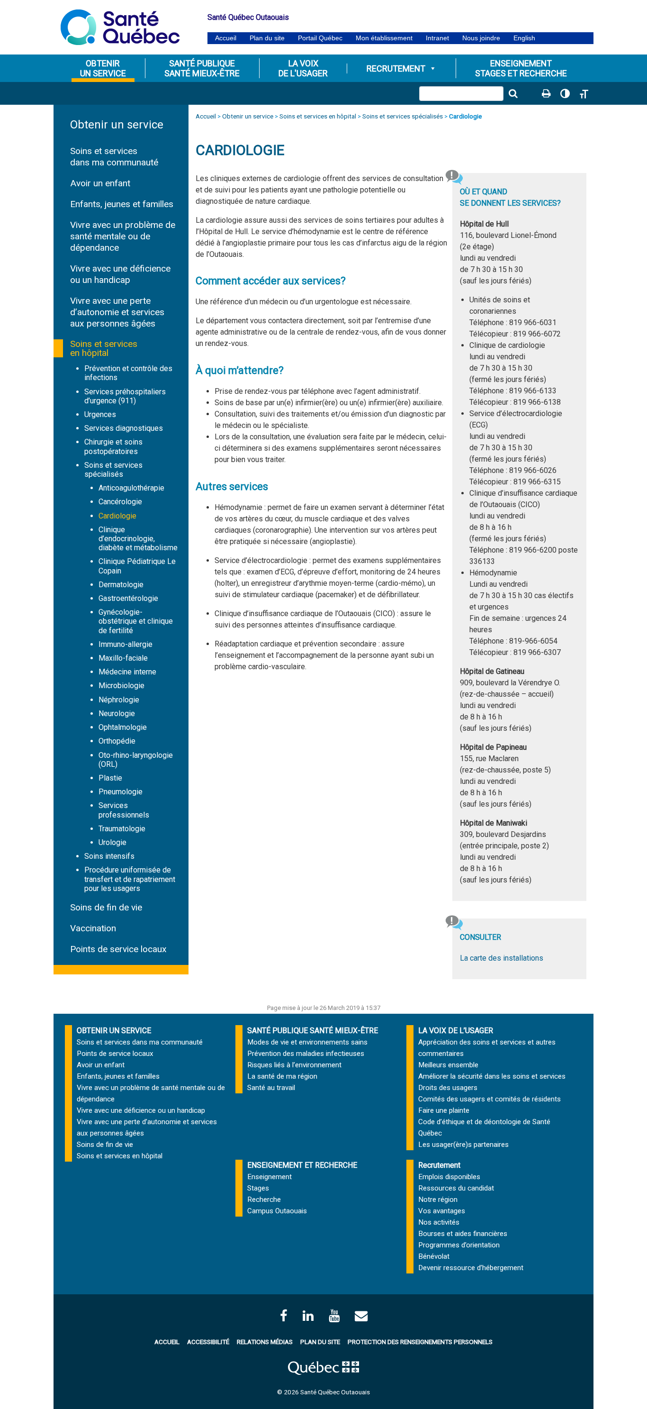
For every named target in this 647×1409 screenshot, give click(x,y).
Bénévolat (433, 1256)
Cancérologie (120, 501)
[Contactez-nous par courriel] (361, 1316)
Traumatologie (122, 828)
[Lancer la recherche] (512, 93)
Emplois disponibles (449, 1177)
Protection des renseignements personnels (420, 1341)
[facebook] (283, 1316)
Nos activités (438, 1222)
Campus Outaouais (277, 1211)
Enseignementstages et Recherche (521, 68)
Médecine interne (127, 671)
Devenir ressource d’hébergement (470, 1268)
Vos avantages (441, 1211)
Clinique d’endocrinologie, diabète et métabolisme (138, 538)
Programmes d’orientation (459, 1245)
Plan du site (267, 38)
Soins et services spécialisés (113, 470)
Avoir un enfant (100, 183)
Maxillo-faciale (123, 658)
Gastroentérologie (128, 598)
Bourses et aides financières (462, 1233)
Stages (258, 1188)
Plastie (110, 777)
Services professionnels (124, 810)
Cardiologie (117, 515)
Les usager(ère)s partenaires (463, 1144)
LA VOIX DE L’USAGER (455, 1030)
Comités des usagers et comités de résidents (489, 1099)
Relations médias (265, 1341)
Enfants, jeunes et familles (121, 204)
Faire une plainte (443, 1110)
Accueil (225, 38)
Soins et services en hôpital (103, 348)
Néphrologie (119, 699)
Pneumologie (121, 791)
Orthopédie (117, 740)
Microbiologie (121, 685)
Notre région (438, 1199)
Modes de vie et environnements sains (307, 1042)
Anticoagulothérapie (131, 487)
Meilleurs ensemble (448, 1065)
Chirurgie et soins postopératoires (113, 446)
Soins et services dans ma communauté (114, 156)
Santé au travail (271, 1087)
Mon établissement (384, 38)
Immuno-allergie (126, 644)
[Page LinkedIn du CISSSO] (308, 1316)
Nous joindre (481, 38)
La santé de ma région (282, 1076)
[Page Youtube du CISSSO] (334, 1316)
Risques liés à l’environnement (294, 1065)
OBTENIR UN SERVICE (114, 1030)
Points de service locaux (118, 949)
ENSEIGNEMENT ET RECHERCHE (302, 1165)
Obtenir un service (116, 124)
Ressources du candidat (456, 1188)
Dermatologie (121, 584)
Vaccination (93, 928)
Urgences (100, 414)
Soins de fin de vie (106, 907)
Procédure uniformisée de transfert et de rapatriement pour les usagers (129, 878)
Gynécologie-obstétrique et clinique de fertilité (136, 621)
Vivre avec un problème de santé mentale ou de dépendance (122, 236)
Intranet (437, 38)
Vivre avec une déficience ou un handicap (120, 274)
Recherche (264, 1199)
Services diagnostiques (123, 428)
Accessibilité (208, 1341)
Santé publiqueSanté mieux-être (202, 68)
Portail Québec (320, 38)
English (524, 38)
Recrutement (396, 68)
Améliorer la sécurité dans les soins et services (492, 1076)
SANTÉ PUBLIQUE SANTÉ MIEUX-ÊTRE (312, 1030)
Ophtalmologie (123, 727)
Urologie (112, 842)
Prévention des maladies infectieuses (305, 1053)
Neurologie (117, 713)
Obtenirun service (103, 68)
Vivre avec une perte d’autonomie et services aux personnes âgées (117, 312)
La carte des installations (501, 958)
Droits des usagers (447, 1087)
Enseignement (269, 1177)
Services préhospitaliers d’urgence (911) (125, 396)
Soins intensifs (109, 856)
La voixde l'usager (303, 68)
